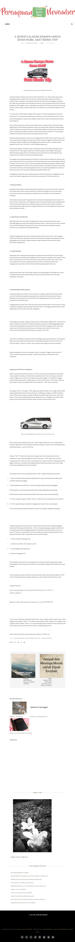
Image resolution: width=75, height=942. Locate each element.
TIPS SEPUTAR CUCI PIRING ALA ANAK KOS (22, 883)
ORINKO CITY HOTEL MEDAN (18, 889)
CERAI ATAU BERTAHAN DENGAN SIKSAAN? (22, 896)
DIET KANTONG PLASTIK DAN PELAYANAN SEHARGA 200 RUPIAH (28, 899)
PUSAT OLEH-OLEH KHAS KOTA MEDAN (21, 893)
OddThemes (47, 929)
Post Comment (50, 43)
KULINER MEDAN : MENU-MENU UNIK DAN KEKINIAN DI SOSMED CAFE (29, 876)
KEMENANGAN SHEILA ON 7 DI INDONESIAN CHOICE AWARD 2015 (28, 886)
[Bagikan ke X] (18, 642)
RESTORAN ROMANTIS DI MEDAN (20, 873)
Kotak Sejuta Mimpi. (25, 929)
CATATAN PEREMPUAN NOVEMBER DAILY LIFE (27, 638)
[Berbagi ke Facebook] (15, 642)
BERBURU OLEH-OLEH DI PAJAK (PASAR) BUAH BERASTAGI (26, 879)
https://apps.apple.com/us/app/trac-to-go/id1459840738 (34, 602)
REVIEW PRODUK (47, 638)
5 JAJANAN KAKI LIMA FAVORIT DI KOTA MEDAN (23, 903)
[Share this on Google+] (21, 642)
